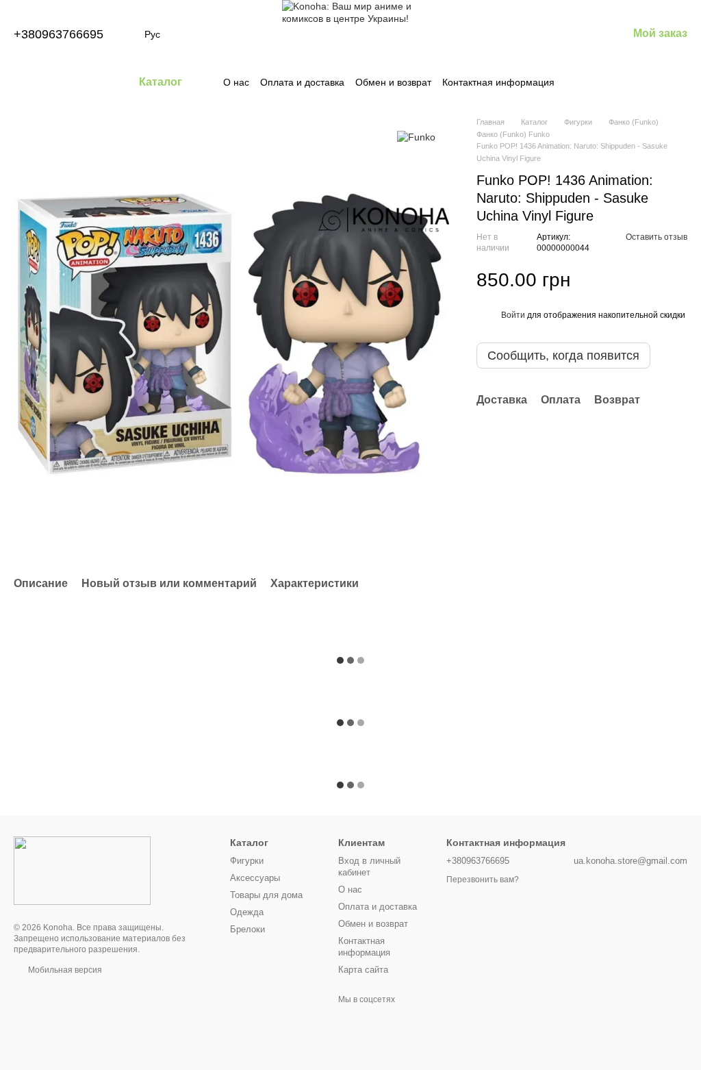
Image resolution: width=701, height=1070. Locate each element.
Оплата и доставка (302, 82)
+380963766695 (58, 34)
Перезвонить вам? (482, 879)
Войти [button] (513, 315)
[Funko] (416, 137)
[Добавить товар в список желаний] (680, 280)
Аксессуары (255, 878)
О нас (236, 82)
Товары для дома (266, 895)
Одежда (247, 912)
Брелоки (247, 929)
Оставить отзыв (656, 237)
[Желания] (546, 34)
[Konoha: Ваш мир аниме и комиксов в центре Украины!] (82, 870)
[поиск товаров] (579, 82)
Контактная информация (498, 82)
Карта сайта (363, 970)
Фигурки (247, 861)
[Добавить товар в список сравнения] (653, 280)
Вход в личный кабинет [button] (369, 867)
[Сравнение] (510, 34)
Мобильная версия (64, 970)
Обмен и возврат (393, 82)
